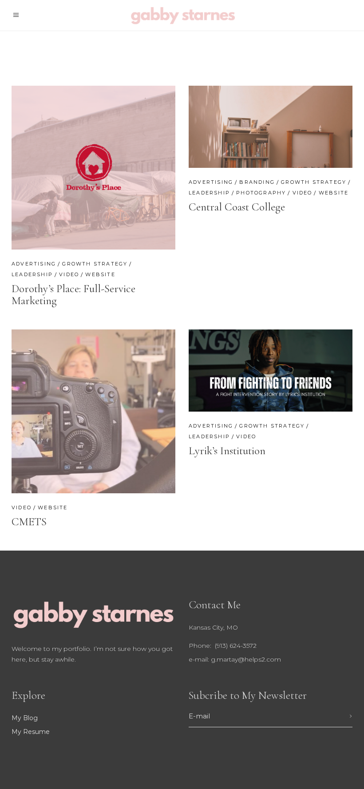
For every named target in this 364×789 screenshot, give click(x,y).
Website (100, 274)
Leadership (32, 274)
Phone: (201, 646)
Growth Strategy (94, 264)
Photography (261, 193)
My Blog (25, 718)
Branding (257, 182)
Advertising (34, 264)
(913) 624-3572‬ (235, 646)
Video (69, 274)
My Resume (31, 732)
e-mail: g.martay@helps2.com (235, 659)
